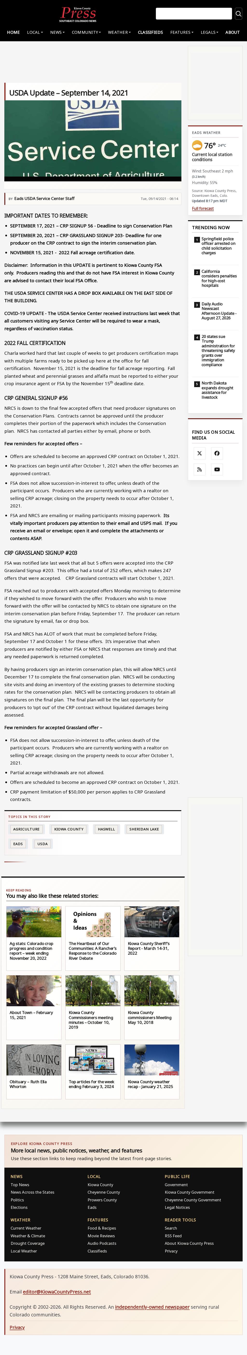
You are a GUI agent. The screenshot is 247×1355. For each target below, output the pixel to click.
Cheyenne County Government (193, 1200)
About (233, 32)
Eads (18, 844)
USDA (42, 844)
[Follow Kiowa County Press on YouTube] (217, 470)
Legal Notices (177, 1207)
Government (176, 1184)
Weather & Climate (28, 1236)
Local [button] (33, 32)
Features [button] (180, 32)
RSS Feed (173, 1236)
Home (13, 32)
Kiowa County (68, 829)
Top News (20, 1184)
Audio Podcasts (102, 1243)
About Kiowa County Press (189, 1243)
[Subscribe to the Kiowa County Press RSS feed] (200, 470)
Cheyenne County (104, 1192)
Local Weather (24, 1251)
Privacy (171, 1251)
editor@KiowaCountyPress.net (57, 1291)
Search (171, 1228)
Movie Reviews (101, 1236)
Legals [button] (208, 32)
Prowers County (102, 1200)
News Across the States (32, 1192)
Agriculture (26, 829)
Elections (19, 1207)
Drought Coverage (28, 1243)
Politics (17, 1200)
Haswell (106, 829)
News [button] (56, 32)
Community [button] (85, 32)
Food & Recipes (102, 1228)
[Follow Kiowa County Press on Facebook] (217, 453)
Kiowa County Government (189, 1192)
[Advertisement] (215, 638)
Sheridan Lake (144, 829)
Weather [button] (118, 32)
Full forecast (203, 208)
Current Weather (26, 1228)
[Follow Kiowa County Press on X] (200, 453)
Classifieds (150, 32)
